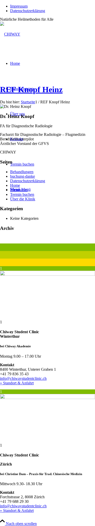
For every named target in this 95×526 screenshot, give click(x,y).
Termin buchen (22, 194)
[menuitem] (52, 6)
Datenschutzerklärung (27, 11)
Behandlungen (21, 172)
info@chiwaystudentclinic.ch (23, 378)
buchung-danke (22, 176)
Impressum (19, 6)
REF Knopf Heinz (31, 89)
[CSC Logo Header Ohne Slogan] (10, 34)
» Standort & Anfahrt (17, 383)
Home (15, 185)
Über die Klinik (22, 199)
